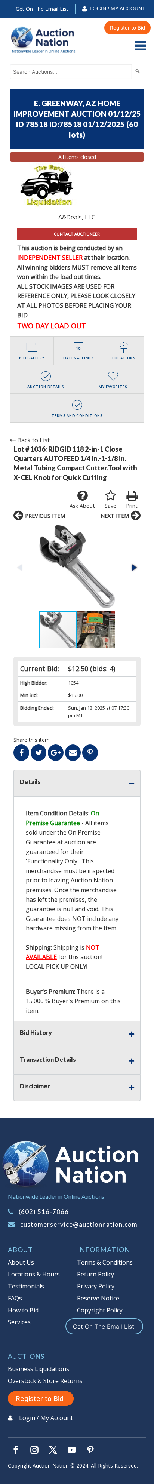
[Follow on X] (53, 1450)
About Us (21, 1262)
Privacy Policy (95, 1286)
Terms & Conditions (105, 1262)
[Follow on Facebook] (16, 1450)
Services (19, 1322)
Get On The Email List (42, 8)
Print (132, 505)
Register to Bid (127, 28)
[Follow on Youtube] (72, 1450)
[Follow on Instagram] (34, 1450)
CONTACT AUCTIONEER (77, 234)
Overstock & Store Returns (45, 1381)
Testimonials (26, 1286)
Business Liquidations (38, 1369)
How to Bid (23, 1310)
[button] (77, 567)
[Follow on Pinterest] (90, 1450)
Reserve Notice (98, 1298)
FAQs (15, 1298)
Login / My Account (117, 9)
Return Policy (95, 1274)
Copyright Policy (100, 1310)
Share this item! (32, 739)
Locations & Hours (34, 1274)
